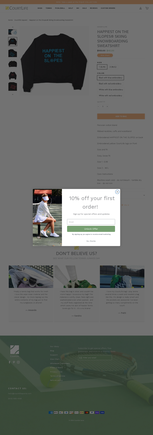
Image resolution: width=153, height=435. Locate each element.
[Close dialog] (117, 192)
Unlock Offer (91, 228)
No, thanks (91, 241)
